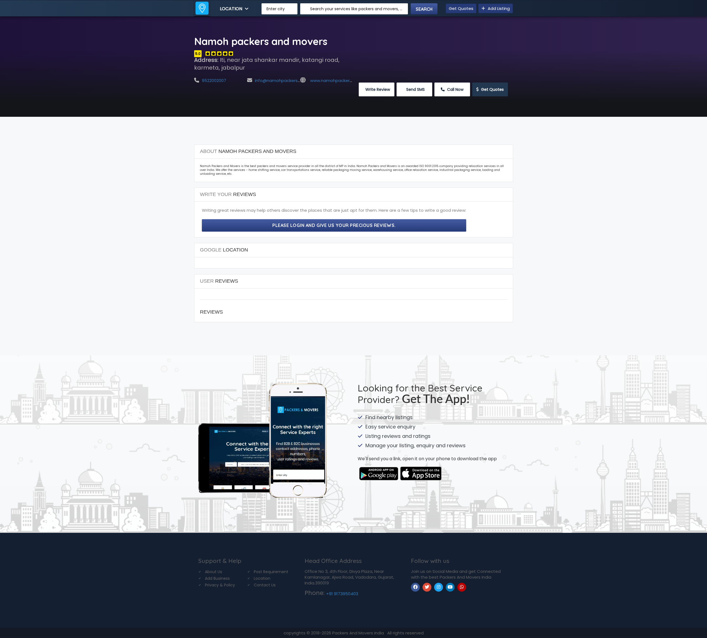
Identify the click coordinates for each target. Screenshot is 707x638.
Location (231, 9)
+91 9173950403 (342, 594)
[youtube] (450, 587)
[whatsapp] (461, 587)
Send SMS (415, 89)
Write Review (377, 89)
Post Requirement (271, 572)
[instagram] (438, 587)
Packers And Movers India (358, 633)
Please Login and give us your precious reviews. (334, 225)
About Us (213, 572)
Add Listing (498, 8)
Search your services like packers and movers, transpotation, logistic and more (357, 9)
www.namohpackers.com (336, 80)
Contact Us (265, 585)
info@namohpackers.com (281, 80)
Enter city (276, 9)
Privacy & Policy (220, 585)
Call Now (454, 89)
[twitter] (427, 587)
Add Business (217, 578)
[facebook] (415, 587)
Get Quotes (461, 8)
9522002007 (214, 80)
